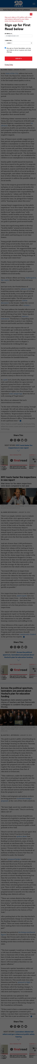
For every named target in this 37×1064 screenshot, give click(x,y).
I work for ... (9, 40)
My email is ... (9, 33)
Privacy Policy (9, 64)
